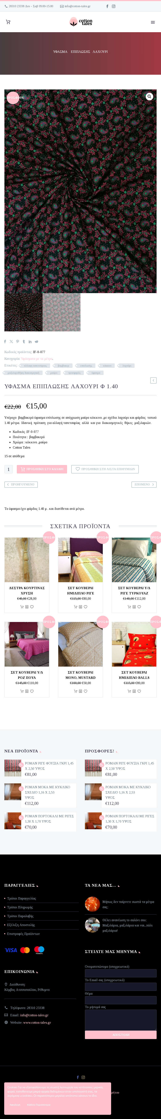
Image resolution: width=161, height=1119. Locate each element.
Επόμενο (142, 484)
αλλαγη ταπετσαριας (35, 365)
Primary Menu (153, 22)
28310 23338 (35, 1008)
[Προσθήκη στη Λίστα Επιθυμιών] (32, 607)
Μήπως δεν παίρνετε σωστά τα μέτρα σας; (128, 904)
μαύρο (53, 372)
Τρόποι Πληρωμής (20, 907)
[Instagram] (113, 6)
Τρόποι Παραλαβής (20, 916)
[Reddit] (36, 341)
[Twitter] (11, 341)
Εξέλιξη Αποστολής (21, 925)
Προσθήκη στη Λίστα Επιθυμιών (108, 469)
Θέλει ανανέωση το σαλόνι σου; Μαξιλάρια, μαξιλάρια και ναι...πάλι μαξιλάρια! (128, 925)
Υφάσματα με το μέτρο (36, 358)
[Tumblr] (24, 341)
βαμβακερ (63, 365)
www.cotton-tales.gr (37, 1022)
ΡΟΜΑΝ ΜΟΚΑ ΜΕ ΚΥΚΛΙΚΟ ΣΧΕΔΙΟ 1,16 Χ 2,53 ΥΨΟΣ (47, 792)
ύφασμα (96, 372)
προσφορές (74, 372)
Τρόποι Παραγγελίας (21, 898)
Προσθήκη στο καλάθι (45, 469)
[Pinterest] (17, 341)
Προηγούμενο (22, 484)
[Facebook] (107, 6)
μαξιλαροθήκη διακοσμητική (23, 372)
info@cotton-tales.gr (78, 6)
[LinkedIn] (30, 341)
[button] (149, 96)
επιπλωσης (86, 365)
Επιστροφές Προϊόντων (23, 934)
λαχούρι (126, 365)
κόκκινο (107, 365)
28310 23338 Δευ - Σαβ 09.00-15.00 (31, 6)
